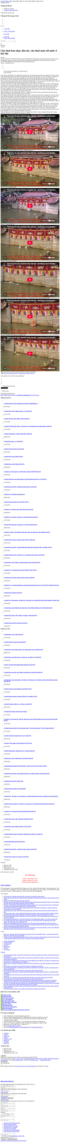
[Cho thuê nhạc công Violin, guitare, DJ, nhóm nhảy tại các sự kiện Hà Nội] (23, 920)
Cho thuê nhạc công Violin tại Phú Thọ (14, 464)
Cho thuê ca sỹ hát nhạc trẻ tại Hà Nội (33, 966)
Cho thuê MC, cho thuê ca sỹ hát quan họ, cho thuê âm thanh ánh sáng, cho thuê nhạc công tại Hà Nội (31, 796)
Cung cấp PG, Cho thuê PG (9, 1006)
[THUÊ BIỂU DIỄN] (6, 1)
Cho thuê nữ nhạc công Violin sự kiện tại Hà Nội (16, 418)
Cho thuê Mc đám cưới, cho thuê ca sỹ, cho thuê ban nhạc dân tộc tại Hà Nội (24, 555)
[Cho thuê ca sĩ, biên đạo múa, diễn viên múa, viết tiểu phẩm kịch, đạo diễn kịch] (24, 960)
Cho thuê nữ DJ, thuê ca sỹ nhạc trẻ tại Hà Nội (16, 856)
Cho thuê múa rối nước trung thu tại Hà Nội (15, 623)
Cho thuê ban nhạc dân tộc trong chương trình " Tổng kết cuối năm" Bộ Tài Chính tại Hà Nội (29, 728)
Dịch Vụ (6, 945)
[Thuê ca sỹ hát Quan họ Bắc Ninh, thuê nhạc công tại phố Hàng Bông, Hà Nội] (24, 924)
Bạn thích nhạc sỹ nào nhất (10, 1127)
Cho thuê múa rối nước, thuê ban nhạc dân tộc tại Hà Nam (19, 539)
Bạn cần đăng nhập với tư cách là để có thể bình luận (20, 395)
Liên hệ (6, 1037)
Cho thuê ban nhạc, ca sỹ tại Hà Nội (13, 441)
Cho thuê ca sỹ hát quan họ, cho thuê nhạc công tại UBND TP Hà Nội (22, 471)
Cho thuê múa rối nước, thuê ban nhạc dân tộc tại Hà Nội (19, 577)
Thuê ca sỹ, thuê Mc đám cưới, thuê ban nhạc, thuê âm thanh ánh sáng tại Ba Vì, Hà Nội (31, 983)
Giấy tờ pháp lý (6, 885)
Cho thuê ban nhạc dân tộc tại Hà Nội (14, 449)
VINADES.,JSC (34, 1060)
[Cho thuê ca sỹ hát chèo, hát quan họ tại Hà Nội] (16, 977)
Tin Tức (6, 948)
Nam (8, 1114)
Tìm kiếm (6, 1041)
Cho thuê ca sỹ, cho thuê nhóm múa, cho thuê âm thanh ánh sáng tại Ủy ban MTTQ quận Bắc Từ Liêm (31, 585)
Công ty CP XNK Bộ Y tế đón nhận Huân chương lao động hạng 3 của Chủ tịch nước (31, 905)
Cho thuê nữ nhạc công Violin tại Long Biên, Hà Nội (17, 689)
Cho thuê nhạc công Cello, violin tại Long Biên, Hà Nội (18, 819)
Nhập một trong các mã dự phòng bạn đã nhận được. (14, 1093)
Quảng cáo (6, 1040)
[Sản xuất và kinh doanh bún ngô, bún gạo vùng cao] (17, 923)
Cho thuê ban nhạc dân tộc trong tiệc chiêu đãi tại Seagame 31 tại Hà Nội (23, 834)
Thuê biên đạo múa (7, 1005)
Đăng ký (11, 1081)
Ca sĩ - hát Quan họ (7, 999)
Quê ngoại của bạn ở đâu (10, 1128)
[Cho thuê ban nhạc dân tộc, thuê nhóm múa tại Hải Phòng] (19, 898)
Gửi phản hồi (4, 1061)
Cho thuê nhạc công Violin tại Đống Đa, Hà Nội (41, 914)
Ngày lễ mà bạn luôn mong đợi (11, 1131)
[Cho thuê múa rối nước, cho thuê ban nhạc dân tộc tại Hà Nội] (19, 955)
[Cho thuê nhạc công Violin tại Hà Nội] (14, 970)
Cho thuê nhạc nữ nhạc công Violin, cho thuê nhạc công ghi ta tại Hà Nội (23, 672)
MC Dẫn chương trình (8, 1001)
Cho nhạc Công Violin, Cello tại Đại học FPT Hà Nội (18, 743)
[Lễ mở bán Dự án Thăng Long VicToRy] (14, 988)
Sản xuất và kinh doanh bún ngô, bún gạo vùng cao (43, 923)
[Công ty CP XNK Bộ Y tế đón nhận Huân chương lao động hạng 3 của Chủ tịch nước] (26, 905)
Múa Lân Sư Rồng (7, 1008)
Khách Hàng (7, 946)
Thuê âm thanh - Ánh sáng (9, 1002)
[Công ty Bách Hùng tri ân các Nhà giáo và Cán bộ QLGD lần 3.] (20, 916)
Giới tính (3, 1112)
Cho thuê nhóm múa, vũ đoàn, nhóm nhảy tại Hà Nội (18, 433)
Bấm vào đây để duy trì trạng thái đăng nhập (26, 1066)
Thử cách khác (4, 1092)
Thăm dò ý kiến (8, 1039)
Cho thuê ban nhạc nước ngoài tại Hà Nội (15, 642)
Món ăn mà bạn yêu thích (10, 1124)
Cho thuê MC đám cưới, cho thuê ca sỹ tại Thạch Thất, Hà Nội (20, 524)
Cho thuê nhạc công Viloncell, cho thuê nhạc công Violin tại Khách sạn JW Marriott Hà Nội (28, 608)
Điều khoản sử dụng (45, 1060)
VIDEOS (3, 952)
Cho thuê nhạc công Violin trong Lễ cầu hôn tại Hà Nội (18, 758)
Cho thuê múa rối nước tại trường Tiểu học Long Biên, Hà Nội (20, 696)
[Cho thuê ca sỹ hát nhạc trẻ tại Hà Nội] (14, 966)
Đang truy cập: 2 (5, 1046)
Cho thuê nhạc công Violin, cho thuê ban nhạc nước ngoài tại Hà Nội (22, 562)
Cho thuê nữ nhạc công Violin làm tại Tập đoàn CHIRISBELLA (21, 403)
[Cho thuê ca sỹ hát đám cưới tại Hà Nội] (14, 896)
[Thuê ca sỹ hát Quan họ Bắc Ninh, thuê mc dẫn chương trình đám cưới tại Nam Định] (25, 902)
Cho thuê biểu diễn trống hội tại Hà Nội (14, 841)
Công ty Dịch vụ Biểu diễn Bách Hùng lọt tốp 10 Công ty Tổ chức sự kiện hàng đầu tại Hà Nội (31, 937)
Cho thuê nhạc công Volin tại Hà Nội (13, 634)
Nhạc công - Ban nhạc (8, 998)
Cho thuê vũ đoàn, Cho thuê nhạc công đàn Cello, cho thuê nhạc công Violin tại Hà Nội (27, 532)
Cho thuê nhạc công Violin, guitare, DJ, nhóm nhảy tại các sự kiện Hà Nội (23, 649)
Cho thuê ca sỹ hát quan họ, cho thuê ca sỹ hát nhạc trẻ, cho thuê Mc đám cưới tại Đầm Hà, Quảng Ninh (31, 600)
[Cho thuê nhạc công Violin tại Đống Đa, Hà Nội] (16, 914)
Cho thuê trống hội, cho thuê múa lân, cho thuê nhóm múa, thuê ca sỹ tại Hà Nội (25, 479)
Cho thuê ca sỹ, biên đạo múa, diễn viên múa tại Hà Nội (18, 509)
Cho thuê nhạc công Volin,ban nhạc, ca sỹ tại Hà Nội (18, 411)
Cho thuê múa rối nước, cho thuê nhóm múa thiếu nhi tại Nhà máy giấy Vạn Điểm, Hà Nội (28, 547)
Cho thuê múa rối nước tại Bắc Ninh (13, 781)
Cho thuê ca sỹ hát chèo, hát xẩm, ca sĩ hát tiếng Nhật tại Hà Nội (21, 517)
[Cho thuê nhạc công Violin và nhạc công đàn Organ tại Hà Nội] (20, 986)
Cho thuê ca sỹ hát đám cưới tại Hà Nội (14, 494)
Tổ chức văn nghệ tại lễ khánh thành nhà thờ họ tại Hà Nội (19, 664)
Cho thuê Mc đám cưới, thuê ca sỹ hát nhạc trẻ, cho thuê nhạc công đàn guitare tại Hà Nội (28, 426)
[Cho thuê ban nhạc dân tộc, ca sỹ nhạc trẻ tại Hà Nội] (17, 919)
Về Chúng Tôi (7, 944)
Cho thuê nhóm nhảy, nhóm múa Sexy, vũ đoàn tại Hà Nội (19, 751)
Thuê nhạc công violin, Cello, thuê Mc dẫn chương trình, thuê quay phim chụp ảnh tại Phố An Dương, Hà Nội (31, 913)
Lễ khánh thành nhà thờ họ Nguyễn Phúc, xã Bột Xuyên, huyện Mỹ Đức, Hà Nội (25, 766)
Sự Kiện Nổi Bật (8, 942)
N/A (3, 1114)
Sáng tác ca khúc (6, 1003)
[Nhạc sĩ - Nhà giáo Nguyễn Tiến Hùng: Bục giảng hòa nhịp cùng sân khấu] (23, 934)
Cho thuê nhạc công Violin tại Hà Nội (33, 970)
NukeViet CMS (19, 1060)
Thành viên (6, 1036)
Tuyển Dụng (7, 949)
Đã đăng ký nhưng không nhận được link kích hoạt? (13, 1140)
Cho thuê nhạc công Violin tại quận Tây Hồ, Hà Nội (17, 826)
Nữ (12, 1114)
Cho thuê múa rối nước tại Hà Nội (13, 592)
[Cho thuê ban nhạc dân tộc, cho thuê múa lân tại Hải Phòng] (19, 972)
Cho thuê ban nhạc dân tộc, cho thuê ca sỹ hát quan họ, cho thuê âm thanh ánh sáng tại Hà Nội (29, 804)
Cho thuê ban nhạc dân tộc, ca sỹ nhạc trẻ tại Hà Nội (18, 704)
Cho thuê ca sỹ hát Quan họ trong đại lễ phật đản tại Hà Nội (20, 811)
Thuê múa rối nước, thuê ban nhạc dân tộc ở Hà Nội (17, 900)
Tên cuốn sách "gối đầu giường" (12, 1130)
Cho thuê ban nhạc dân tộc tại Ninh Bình (15, 788)
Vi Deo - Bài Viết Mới (9, 941)
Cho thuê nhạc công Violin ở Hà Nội (13, 456)
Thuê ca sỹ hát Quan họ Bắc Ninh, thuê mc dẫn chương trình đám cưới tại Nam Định (31, 902)
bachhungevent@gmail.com (11, 10)
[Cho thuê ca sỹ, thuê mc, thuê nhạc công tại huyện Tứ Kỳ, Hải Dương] (22, 907)
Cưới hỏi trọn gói (6, 996)
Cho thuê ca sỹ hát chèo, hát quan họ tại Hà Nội (41, 977)
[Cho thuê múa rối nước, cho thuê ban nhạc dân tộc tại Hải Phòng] (20, 967)
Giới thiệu (6, 1033)
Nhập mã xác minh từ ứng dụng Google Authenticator (14, 1089)
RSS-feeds (6, 1043)
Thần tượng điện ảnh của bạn (11, 1125)
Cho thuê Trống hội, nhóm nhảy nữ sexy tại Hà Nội (17, 735)
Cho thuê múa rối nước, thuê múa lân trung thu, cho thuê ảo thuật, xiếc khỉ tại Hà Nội (26, 773)
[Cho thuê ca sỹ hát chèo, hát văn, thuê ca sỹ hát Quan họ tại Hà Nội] (21, 957)
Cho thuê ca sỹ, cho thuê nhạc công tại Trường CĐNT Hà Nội (20, 570)
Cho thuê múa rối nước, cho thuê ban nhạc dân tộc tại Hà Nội (20, 486)
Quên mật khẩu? (5, 1099)
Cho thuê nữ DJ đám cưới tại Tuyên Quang (15, 711)
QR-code (3, 1055)
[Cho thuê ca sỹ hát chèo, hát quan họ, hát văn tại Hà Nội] (18, 963)
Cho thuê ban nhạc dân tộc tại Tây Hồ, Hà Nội (16, 502)
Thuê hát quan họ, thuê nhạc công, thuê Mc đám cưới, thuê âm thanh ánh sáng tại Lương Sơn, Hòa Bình (29, 981)
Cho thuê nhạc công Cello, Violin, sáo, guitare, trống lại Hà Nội (20, 615)
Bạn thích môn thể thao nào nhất (12, 1123)
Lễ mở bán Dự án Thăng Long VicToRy (35, 988)
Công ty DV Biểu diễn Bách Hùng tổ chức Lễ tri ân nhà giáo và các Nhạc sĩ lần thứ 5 (31, 928)
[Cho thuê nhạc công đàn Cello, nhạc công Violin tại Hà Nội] (19, 974)
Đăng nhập (4, 1081)
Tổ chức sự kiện (6, 995)
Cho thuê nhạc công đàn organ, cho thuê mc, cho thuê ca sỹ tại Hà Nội (22, 657)
